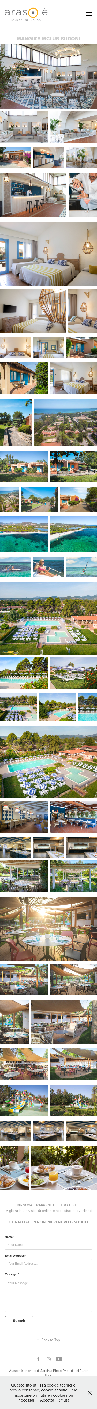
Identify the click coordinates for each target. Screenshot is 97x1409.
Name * (9, 1237)
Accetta (47, 1400)
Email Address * (15, 1255)
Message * (12, 1274)
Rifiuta (63, 1400)
